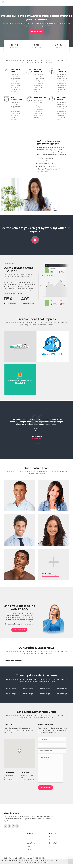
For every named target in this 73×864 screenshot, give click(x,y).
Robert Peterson (13, 577)
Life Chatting (53, 837)
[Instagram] (17, 826)
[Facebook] (24, 509)
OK (51, 862)
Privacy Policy (53, 843)
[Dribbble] (65, 544)
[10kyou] (20, 379)
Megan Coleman (47, 543)
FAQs (28, 846)
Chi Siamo (30, 837)
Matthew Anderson (15, 543)
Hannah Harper (47, 508)
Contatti (29, 849)
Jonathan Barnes (14, 508)
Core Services (31, 840)
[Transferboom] (20, 346)
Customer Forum (54, 840)
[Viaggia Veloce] (53, 346)
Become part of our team (50, 576)
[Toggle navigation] (69, 2)
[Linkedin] (31, 509)
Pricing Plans (31, 843)
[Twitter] (28, 509)
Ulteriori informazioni (41, 862)
